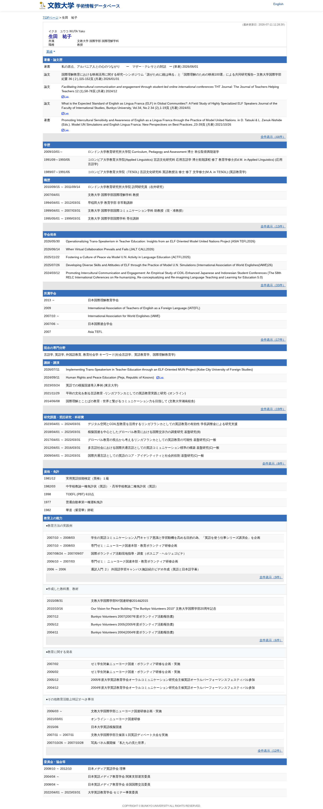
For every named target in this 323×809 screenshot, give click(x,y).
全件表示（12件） (270, 750)
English (278, 4)
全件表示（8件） (274, 463)
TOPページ (50, 17)
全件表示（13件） (273, 226)
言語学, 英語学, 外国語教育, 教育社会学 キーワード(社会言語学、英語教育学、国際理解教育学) (109, 354)
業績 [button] (49, 51)
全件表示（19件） (273, 409)
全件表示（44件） (273, 137)
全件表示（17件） (273, 339)
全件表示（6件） (271, 640)
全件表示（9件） (271, 577)
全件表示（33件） (273, 285)
